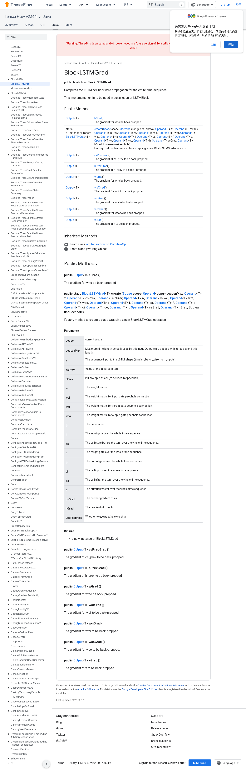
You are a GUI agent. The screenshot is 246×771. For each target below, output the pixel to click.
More (69, 25)
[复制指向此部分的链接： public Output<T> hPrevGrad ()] (112, 568)
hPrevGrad (100, 166)
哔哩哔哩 (61, 740)
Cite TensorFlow (161, 746)
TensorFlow (70, 63)
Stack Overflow (160, 734)
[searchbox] (26, 37)
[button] (25, 79)
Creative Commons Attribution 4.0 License (160, 685)
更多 (126, 4)
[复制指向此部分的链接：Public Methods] (95, 109)
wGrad (98, 176)
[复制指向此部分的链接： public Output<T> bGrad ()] (105, 275)
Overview (11, 25)
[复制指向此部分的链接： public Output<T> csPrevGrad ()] (114, 549)
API (81, 4)
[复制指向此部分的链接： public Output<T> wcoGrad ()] (109, 642)
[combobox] (166, 4)
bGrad (98, 118)
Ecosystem (103, 4)
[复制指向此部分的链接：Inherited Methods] (101, 236)
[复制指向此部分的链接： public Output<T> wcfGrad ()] (109, 605)
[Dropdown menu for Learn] (71, 4)
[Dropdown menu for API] (88, 4)
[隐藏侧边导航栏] (46, 764)
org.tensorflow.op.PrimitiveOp (106, 244)
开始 (231, 44)
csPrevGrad (101, 155)
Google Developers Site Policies (139, 689)
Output (70, 118)
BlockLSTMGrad (75, 136)
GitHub (225, 4)
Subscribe (199, 763)
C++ (43, 25)
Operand (125, 129)
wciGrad (99, 198)
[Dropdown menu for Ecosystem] (115, 4)
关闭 (213, 44)
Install (48, 4)
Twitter (60, 734)
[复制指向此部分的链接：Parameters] (83, 330)
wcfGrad (99, 187)
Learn (63, 4)
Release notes (160, 728)
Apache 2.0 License (88, 689)
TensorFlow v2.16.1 (21, 16)
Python (28, 25)
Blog (59, 722)
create (98, 129)
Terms (60, 762)
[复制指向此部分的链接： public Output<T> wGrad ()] (106, 586)
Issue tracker (159, 722)
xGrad (97, 219)
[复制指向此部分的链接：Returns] (78, 531)
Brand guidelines (161, 740)
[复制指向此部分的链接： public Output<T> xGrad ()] (105, 660)
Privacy (72, 762)
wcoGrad (99, 209)
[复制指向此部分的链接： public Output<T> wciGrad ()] (108, 623)
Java (47, 16)
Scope (107, 129)
